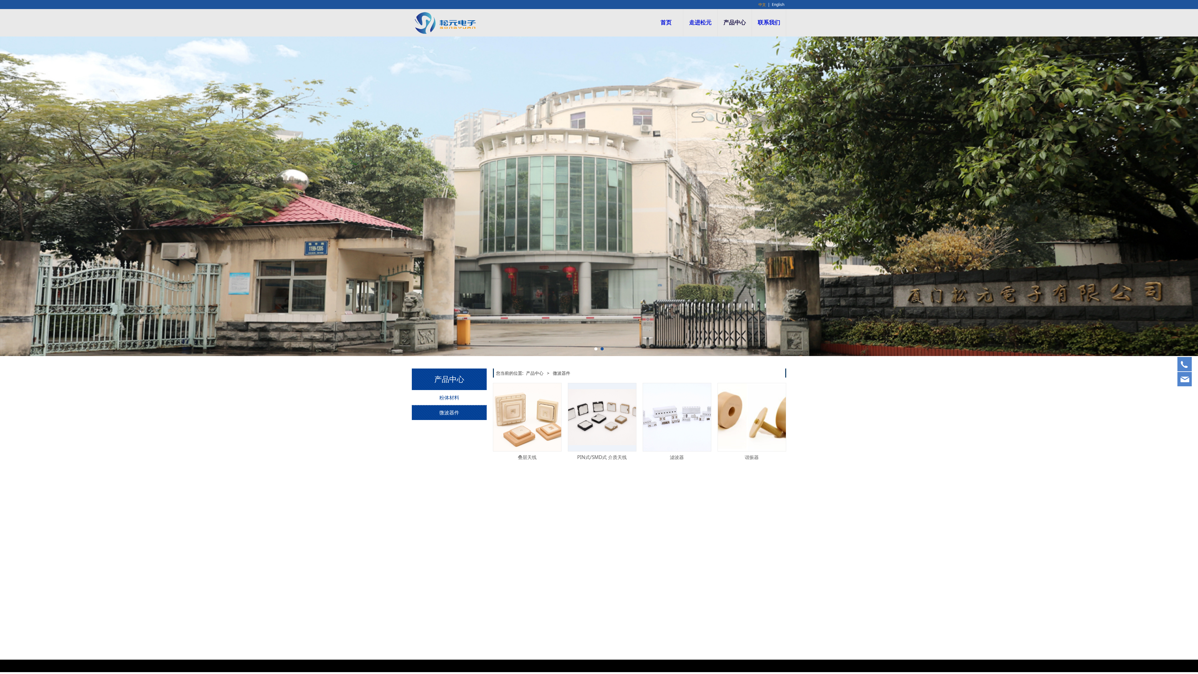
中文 (762, 4)
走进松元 (700, 22)
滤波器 (677, 457)
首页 (666, 22)
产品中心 (734, 22)
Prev (424, 196)
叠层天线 (527, 457)
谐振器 (752, 457)
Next (773, 196)
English (778, 4)
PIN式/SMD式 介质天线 (602, 457)
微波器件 (449, 412)
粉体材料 (449, 397)
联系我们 (769, 22)
